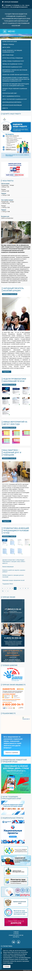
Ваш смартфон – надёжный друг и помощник (12, 452)
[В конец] (8, 591)
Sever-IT (29, 970)
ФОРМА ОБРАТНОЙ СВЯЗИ (9, 41)
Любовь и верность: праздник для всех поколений (13, 576)
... (17, 588)
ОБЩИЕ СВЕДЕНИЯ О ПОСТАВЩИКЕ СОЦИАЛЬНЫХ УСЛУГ (12, 51)
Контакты (16, 937)
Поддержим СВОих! (7, 584)
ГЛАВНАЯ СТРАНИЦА (8, 44)
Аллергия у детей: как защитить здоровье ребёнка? (13, 570)
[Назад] (5, 588)
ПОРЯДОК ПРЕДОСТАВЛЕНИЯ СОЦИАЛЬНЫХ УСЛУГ (14, 89)
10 (2, 591)
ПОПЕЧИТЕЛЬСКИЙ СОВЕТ (9, 93)
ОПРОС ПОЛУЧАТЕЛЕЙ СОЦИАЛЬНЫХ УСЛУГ (14, 99)
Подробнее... (6, 371)
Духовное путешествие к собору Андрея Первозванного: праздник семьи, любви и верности (13, 561)
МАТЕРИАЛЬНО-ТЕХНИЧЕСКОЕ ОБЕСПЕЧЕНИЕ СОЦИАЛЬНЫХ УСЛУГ (14, 70)
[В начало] (2, 588)
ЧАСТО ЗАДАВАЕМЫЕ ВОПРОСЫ (11, 96)
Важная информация (8, 566)
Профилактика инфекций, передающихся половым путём (16, 530)
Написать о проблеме (12, 752)
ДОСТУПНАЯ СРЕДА (7, 55)
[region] (16, 36)
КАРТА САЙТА (6, 47)
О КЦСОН (16, 933)
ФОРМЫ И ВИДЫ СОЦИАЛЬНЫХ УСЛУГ (13, 61)
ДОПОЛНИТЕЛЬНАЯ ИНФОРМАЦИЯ (12, 105)
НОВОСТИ (5, 108)
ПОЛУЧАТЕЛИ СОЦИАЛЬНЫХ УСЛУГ (12, 67)
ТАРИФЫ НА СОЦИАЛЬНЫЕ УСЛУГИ (12, 64)
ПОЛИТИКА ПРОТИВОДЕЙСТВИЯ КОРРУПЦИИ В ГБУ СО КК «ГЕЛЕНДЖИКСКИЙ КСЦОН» (15, 84)
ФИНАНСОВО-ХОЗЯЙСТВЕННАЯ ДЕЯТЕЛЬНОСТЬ (15, 74)
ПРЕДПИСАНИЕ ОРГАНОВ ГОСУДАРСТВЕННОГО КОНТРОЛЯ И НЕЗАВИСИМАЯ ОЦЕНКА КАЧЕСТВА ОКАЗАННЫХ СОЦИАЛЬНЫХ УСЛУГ (15, 79)
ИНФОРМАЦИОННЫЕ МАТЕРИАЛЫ (11, 102)
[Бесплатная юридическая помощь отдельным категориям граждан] (12, 807)
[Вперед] (5, 591)
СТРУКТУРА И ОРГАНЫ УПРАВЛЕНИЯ (12, 58)
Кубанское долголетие (16, 935)
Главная (16, 932)
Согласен (6, 966)
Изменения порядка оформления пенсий (13, 580)
